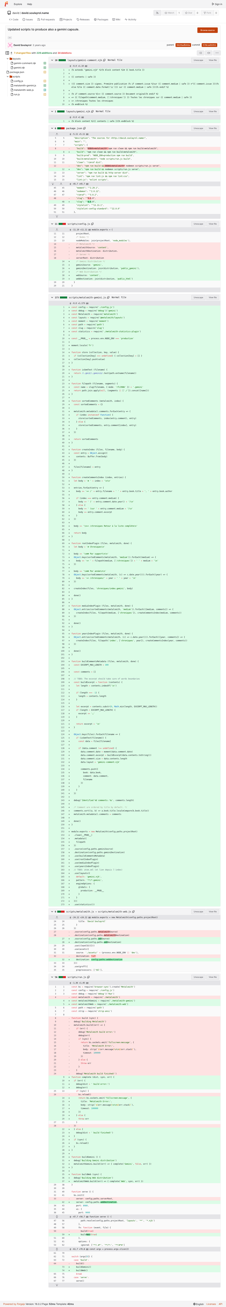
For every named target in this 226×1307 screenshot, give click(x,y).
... (10, 37)
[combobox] (200, 52)
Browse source (208, 30)
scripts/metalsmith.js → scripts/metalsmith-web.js (98, 911)
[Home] (6, 4)
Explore (18, 4)
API (220, 1304)
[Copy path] (104, 60)
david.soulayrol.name (35, 13)
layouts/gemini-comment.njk (85, 60)
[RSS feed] (157, 13)
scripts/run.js (77, 977)
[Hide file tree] (7, 53)
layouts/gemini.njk (78, 111)
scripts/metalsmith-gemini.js (87, 297)
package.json (74, 128)
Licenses (211, 1304)
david (15, 13)
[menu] (217, 52)
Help (29, 4)
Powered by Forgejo (14, 1304)
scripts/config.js (79, 224)
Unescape (198, 60)
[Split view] (208, 52)
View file (213, 60)
